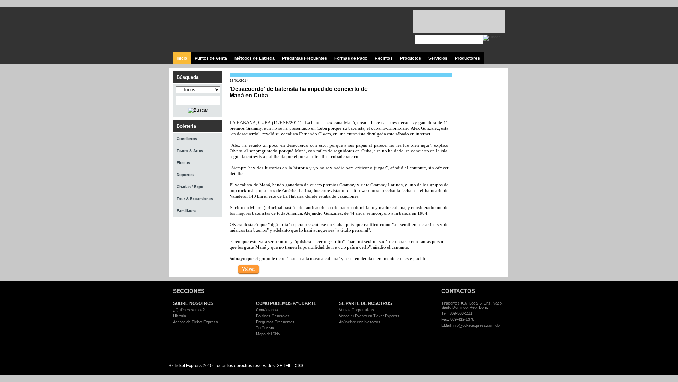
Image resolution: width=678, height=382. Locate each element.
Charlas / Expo (190, 187)
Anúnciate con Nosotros (359, 322)
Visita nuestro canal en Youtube (379, 30)
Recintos (384, 58)
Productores (467, 58)
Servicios (437, 58)
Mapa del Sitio (268, 334)
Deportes (185, 175)
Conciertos (187, 139)
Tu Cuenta (265, 328)
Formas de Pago (350, 58)
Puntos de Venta (211, 58)
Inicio (182, 58)
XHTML (284, 366)
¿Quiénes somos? (189, 310)
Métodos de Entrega (254, 58)
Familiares (186, 211)
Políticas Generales (273, 316)
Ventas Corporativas (356, 310)
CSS (299, 366)
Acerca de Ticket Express (195, 322)
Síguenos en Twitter (363, 30)
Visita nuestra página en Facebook (347, 30)
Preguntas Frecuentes (304, 58)
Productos (410, 58)
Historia (179, 316)
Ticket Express (215, 29)
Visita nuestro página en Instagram (395, 30)
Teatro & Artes (190, 151)
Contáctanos (267, 310)
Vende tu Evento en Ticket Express (369, 316)
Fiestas (183, 163)
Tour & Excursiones (195, 199)
